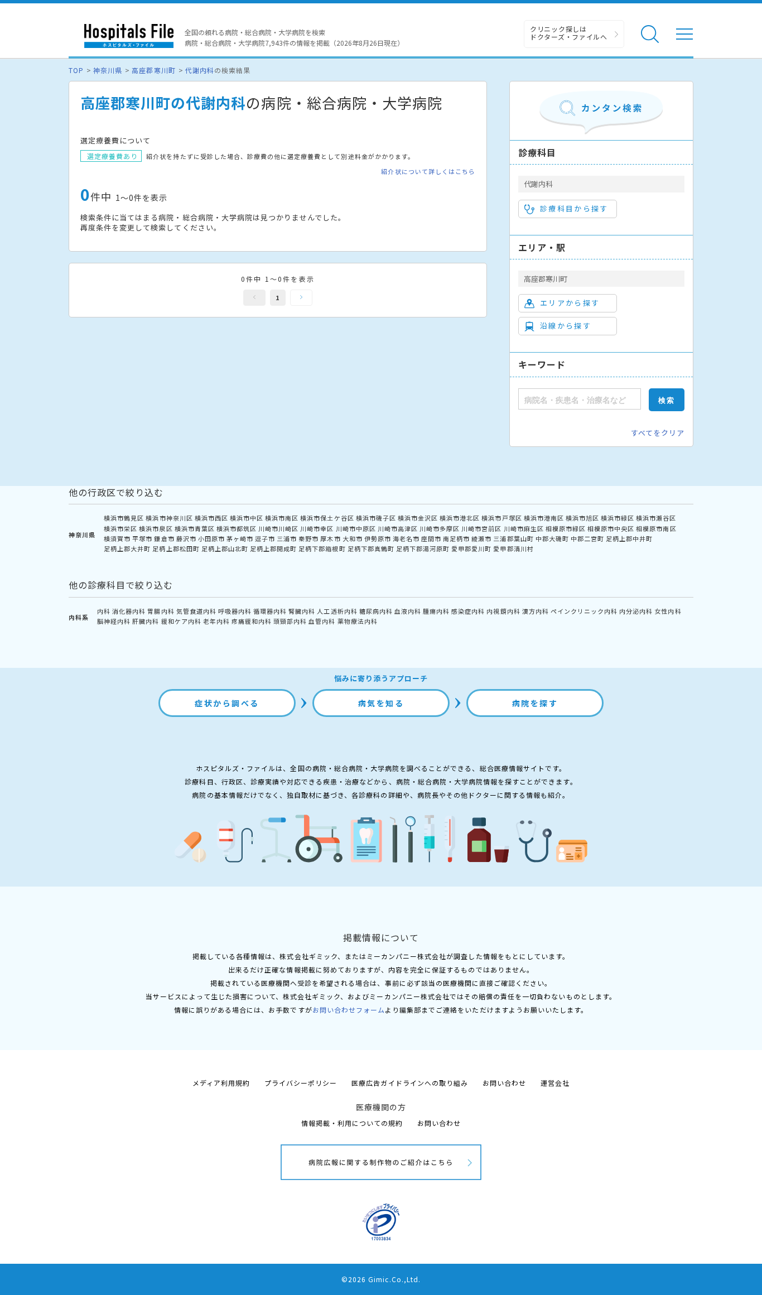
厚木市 (330, 538)
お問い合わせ (504, 1082)
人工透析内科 (337, 610)
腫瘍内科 (436, 610)
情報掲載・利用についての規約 (352, 1123)
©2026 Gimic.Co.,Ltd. (381, 1279)
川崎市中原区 (356, 528)
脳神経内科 (114, 621)
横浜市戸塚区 (501, 517)
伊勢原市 (377, 538)
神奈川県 (107, 70)
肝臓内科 (145, 621)
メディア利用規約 (221, 1082)
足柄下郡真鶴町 (371, 548)
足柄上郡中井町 (629, 538)
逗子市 (265, 538)
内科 (103, 610)
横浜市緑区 (617, 517)
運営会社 (555, 1082)
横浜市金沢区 (418, 517)
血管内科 (321, 621)
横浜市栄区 (120, 528)
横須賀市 (117, 538)
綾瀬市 (481, 538)
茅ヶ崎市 (239, 538)
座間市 (431, 538)
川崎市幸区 (317, 528)
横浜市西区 (211, 517)
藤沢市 (186, 538)
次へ (301, 298)
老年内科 (216, 621)
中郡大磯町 (552, 538)
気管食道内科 (196, 610)
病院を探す (535, 703)
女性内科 (667, 610)
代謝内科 (199, 70)
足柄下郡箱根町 (321, 548)
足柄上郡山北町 (224, 548)
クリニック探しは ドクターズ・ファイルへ (568, 32)
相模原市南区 (656, 528)
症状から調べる (227, 703)
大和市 (353, 538)
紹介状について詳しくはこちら (428, 171)
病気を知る (381, 703)
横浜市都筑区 (236, 528)
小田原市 (211, 538)
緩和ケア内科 (181, 621)
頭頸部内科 (290, 621)
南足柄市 (456, 538)
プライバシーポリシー (300, 1082)
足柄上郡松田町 (175, 548)
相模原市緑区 (566, 528)
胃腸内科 (160, 610)
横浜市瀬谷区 (656, 517)
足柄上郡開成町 (273, 548)
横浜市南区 (281, 517)
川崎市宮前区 (481, 528)
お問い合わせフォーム (348, 1009)
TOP (76, 70)
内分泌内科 (636, 610)
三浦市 (287, 538)
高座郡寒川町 (153, 70)
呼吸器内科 (235, 610)
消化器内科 (129, 610)
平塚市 (142, 538)
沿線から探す (565, 325)
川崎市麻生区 (524, 528)
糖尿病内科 (376, 610)
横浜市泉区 (155, 528)
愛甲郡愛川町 (471, 548)
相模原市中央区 (610, 528)
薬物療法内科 (357, 621)
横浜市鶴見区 (124, 517)
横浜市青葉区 (195, 528)
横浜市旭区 (582, 517)
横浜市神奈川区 (169, 517)
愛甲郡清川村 (513, 548)
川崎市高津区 (398, 528)
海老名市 (406, 538)
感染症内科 (468, 610)
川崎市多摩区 (439, 528)
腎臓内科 (301, 610)
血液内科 (407, 610)
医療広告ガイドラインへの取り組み (409, 1082)
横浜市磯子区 (376, 517)
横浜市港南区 (544, 517)
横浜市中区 (246, 517)
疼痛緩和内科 (252, 621)
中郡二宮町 (587, 538)
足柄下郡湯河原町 (423, 548)
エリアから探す (570, 302)
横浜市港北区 (460, 517)
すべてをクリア (657, 432)
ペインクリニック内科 (584, 610)
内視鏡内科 (503, 610)
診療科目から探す (574, 208)
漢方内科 (535, 610)
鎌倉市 (164, 538)
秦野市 (308, 538)
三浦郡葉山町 (513, 538)
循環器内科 (270, 610)
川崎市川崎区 (278, 528)
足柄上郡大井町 (127, 548)
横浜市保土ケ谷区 (327, 517)
